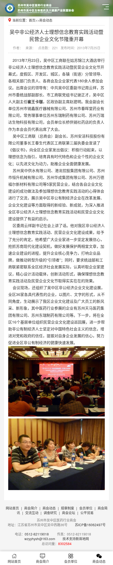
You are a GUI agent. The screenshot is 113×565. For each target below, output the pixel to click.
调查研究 (50, 512)
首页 (32, 20)
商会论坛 (68, 512)
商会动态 (45, 20)
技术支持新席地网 (76, 538)
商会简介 (30, 508)
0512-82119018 (37, 534)
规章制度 (67, 508)
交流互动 (31, 512)
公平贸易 (87, 512)
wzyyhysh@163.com (39, 538)
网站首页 (12, 508)
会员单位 (85, 508)
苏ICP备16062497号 (90, 524)
